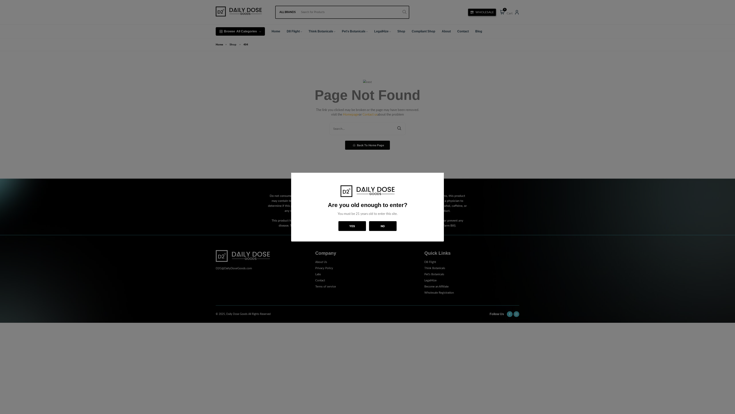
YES (352, 226)
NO (383, 226)
